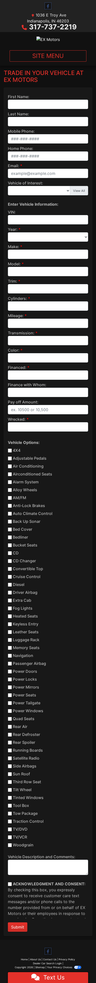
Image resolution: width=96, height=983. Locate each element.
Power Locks (25, 679)
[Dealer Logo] (48, 39)
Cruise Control (26, 576)
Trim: (12, 281)
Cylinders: (17, 298)
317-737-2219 (53, 27)
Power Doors (25, 671)
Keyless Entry (25, 623)
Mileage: (16, 315)
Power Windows (28, 710)
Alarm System (26, 481)
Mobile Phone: (21, 131)
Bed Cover (22, 529)
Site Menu (48, 55)
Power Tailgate (26, 702)
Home (24, 959)
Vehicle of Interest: (25, 183)
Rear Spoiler (24, 742)
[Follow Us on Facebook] (48, 6)
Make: (13, 246)
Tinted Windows (28, 797)
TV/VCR (20, 837)
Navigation (23, 655)
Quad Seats (23, 718)
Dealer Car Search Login (47, 963)
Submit (17, 927)
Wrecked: (17, 419)
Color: (13, 350)
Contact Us (49, 959)
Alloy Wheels (25, 489)
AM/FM (19, 497)
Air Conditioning (28, 466)
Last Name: (18, 113)
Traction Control (28, 821)
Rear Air (20, 726)
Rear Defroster (26, 734)
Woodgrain (23, 844)
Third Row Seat (27, 781)
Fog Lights (22, 608)
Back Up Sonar (26, 521)
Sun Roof (21, 773)
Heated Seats (25, 616)
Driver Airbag (25, 592)
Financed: (17, 367)
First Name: (18, 96)
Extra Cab (22, 600)
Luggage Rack (26, 639)
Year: (12, 229)
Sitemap (40, 967)
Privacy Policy (67, 959)
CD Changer (24, 560)
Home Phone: (20, 148)
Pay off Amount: (23, 402)
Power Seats (24, 694)
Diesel (18, 584)
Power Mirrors (26, 687)
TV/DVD (20, 829)
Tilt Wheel (22, 789)
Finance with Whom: (27, 384)
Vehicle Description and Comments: (41, 856)
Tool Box (21, 805)
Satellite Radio (26, 758)
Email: (13, 165)
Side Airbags (24, 766)
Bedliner (20, 537)
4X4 (16, 450)
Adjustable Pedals (30, 458)
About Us (35, 959)
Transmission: (21, 332)
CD (16, 552)
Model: (14, 263)
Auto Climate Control (32, 513)
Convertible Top (28, 568)
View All (79, 191)
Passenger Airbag (29, 663)
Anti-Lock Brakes (29, 505)
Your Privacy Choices (60, 967)
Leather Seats (26, 631)
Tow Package (25, 813)
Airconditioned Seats (32, 474)
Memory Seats (26, 647)
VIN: (12, 212)
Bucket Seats (25, 545)
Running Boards (28, 750)
